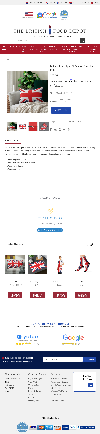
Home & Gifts (24, 49)
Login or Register (35, 378)
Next (91, 243)
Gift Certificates (36, 2)
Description (12, 140)
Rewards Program (80, 2)
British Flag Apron (60, 281)
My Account (33, 388)
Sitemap (54, 397)
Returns (31, 397)
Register (63, 2)
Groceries (13, 46)
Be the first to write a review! (50, 230)
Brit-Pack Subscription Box (41, 49)
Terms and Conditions (60, 404)
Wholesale (32, 394)
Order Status (33, 385)
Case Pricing (4, 48)
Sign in (52, 2)
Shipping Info (33, 400)
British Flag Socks (83, 281)
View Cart (32, 382)
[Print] (60, 129)
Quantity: (54, 101)
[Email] (55, 129)
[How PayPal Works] (69, 427)
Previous (87, 243)
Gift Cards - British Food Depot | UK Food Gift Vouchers (71, 49)
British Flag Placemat (37, 281)
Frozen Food (31, 48)
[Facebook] (51, 129)
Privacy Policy (57, 400)
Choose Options (15, 295)
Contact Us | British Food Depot (92, 49)
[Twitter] (64, 129)
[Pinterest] (69, 129)
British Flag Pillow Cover (14, 281)
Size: (58, 93)
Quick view (15, 264)
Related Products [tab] (15, 244)
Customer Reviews (53, 48)
